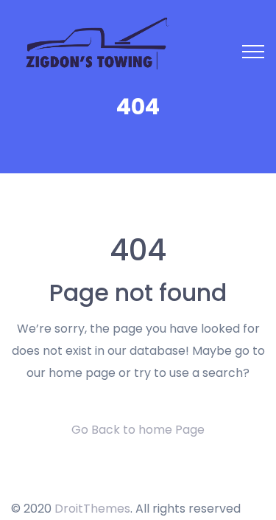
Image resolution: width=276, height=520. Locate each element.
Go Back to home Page (138, 429)
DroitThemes (92, 508)
